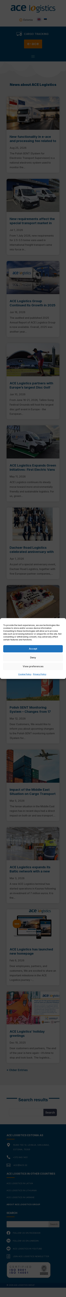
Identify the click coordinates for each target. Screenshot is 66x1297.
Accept (33, 648)
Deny (33, 657)
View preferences (33, 666)
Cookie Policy (24, 674)
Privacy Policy (39, 674)
